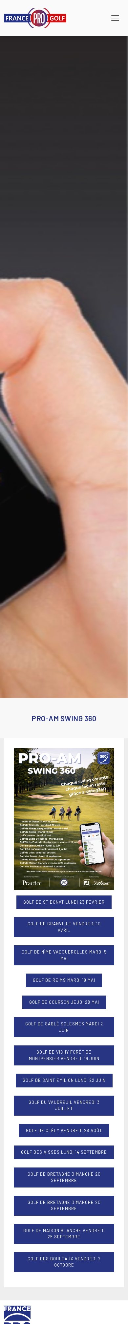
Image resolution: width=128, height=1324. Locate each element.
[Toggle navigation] (115, 18)
